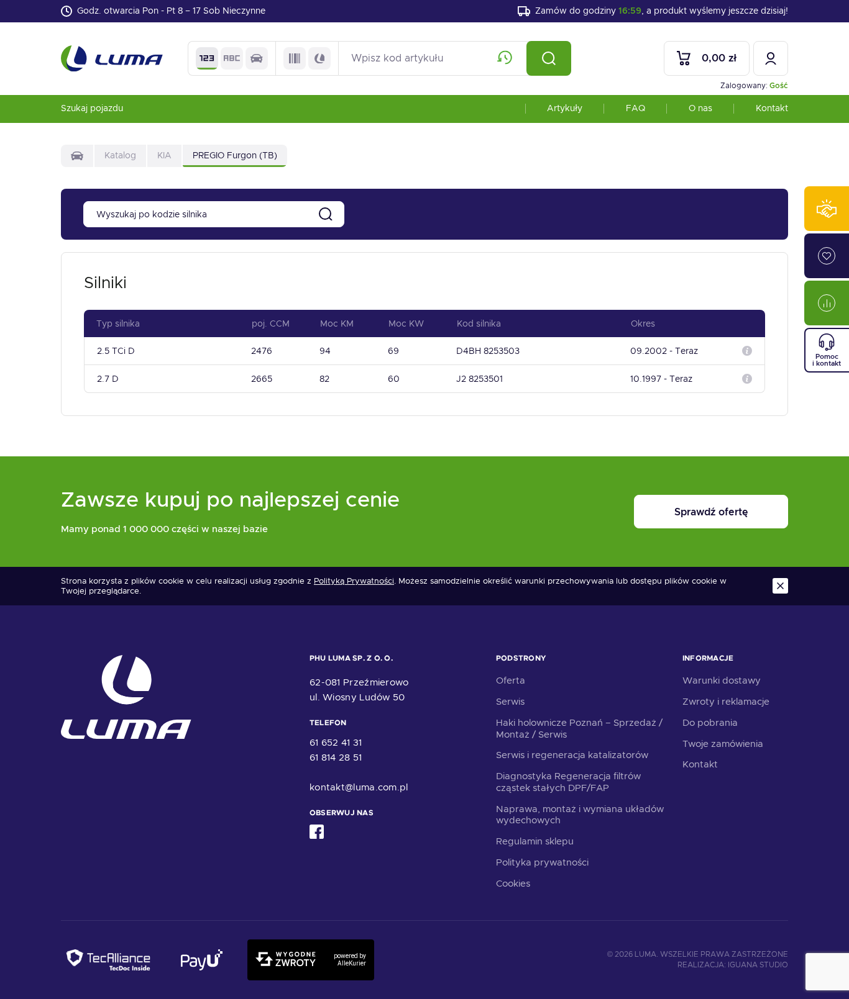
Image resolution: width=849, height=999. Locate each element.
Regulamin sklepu (535, 841)
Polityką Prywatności (354, 581)
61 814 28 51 (336, 757)
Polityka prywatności (542, 862)
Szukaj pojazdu (92, 108)
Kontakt (772, 108)
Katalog (120, 155)
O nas (700, 108)
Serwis (510, 701)
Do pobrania (710, 722)
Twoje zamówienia (722, 743)
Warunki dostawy (721, 680)
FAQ (635, 108)
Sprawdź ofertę (711, 511)
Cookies (513, 883)
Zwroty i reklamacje (725, 701)
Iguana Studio (758, 965)
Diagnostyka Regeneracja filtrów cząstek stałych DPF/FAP (568, 782)
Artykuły (564, 108)
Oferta (510, 680)
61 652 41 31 (336, 742)
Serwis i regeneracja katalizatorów (572, 755)
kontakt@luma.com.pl (359, 787)
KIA (164, 155)
